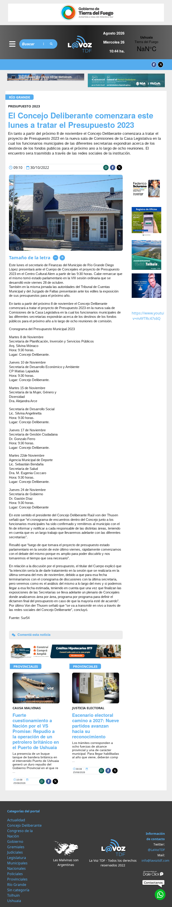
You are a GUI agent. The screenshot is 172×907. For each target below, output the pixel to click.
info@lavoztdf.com (155, 860)
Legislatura (16, 857)
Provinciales (25, 666)
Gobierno (15, 841)
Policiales (15, 873)
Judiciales (15, 852)
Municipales (17, 863)
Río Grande (19, 97)
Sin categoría (18, 889)
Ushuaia (14, 900)
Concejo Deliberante (24, 825)
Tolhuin (13, 895)
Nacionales (16, 868)
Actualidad (16, 820)
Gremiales (15, 846)
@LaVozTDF (156, 850)
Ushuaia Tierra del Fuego (146, 44)
